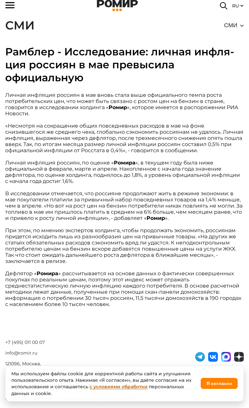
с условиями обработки (118, 387)
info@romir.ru (21, 353)
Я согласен (219, 383)
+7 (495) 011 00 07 (25, 342)
